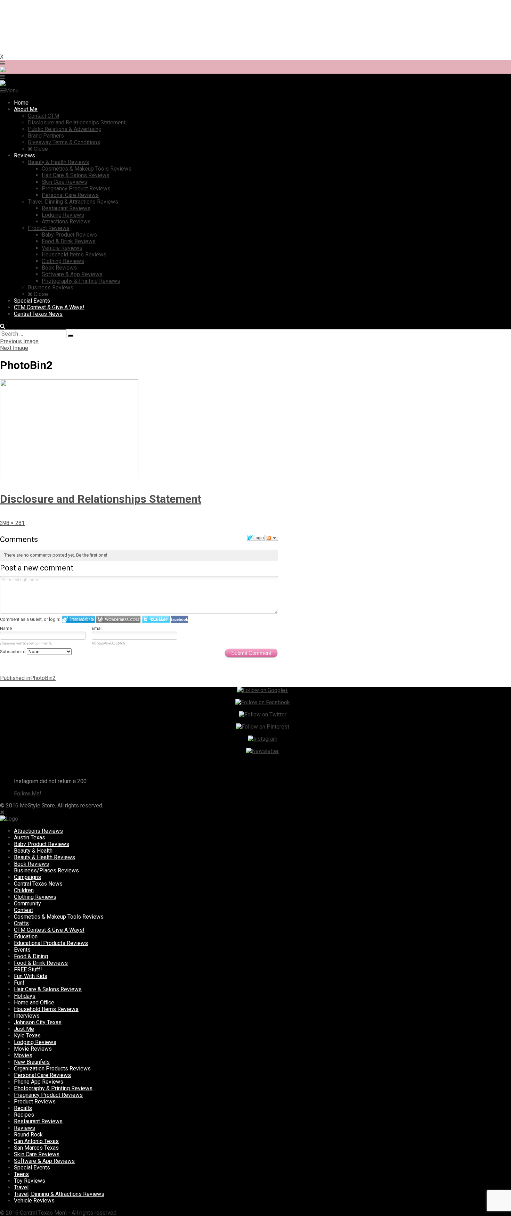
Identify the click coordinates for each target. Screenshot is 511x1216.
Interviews (27, 1015)
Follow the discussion (272, 538)
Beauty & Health (33, 850)
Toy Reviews (29, 1180)
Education (26, 936)
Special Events (32, 1167)
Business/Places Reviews (46, 870)
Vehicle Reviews (34, 1200)
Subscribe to (13, 651)
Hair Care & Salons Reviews (48, 989)
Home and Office (34, 1002)
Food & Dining (31, 956)
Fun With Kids (30, 976)
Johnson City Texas (38, 1022)
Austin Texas (29, 837)
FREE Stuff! (28, 969)
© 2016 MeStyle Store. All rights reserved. (51, 805)
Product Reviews (35, 1101)
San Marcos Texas (36, 1147)
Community (27, 903)
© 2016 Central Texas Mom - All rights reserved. (58, 1212)
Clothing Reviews (35, 897)
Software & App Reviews (44, 1161)
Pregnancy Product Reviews (48, 1095)
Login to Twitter (156, 619)
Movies (23, 1055)
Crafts (21, 923)
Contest (23, 910)
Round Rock (28, 1134)
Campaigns (27, 877)
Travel (21, 1187)
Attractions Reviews (38, 831)
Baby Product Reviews (41, 844)
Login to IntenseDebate (78, 619)
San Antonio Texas (36, 1141)
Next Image (14, 348)
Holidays (24, 996)
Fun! (19, 982)
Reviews (24, 1128)
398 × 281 (12, 523)
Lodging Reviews (35, 1042)
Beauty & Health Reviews (44, 857)
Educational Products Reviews (51, 943)
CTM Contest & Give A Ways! (49, 930)
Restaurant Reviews (38, 1121)
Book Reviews (31, 864)
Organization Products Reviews (52, 1068)
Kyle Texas (27, 1035)
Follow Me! (27, 793)
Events (22, 949)
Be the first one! (91, 555)
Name (6, 628)
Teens (21, 1174)
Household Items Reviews (46, 1009)
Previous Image (19, 341)
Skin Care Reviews (36, 1154)
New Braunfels (32, 1062)
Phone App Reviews (38, 1081)
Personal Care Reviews (42, 1075)
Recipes (24, 1114)
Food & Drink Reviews (41, 963)
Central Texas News (38, 883)
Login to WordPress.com (118, 619)
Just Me (24, 1029)
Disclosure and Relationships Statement (100, 499)
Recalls (23, 1108)
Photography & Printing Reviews (53, 1088)
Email (97, 628)
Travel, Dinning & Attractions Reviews (59, 1194)
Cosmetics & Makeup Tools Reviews (59, 916)
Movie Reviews (33, 1048)
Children (24, 890)
